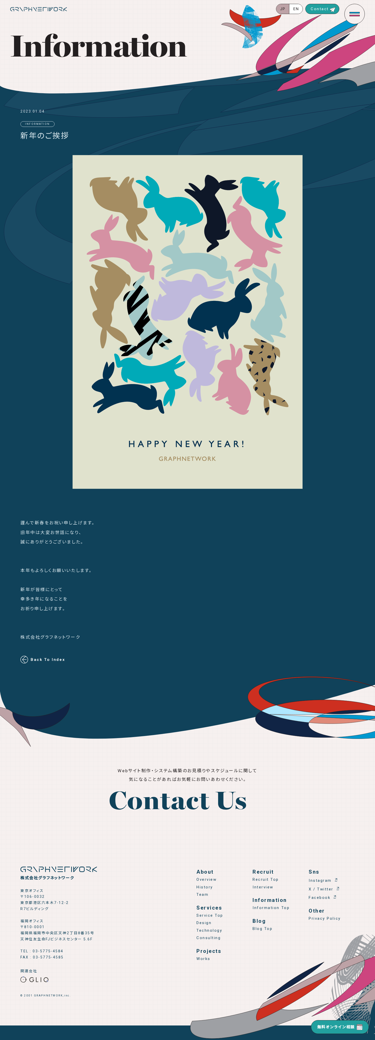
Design (203, 923)
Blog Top (262, 928)
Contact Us (178, 803)
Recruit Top (266, 879)
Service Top (209, 915)
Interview (263, 887)
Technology (209, 930)
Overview (206, 879)
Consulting (208, 938)
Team (202, 894)
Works (203, 958)
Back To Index (48, 659)
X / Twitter (321, 889)
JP (282, 9)
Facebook (319, 897)
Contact (320, 9)
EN (296, 9)
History (204, 887)
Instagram (320, 880)
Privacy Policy (325, 918)
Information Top (271, 907)
